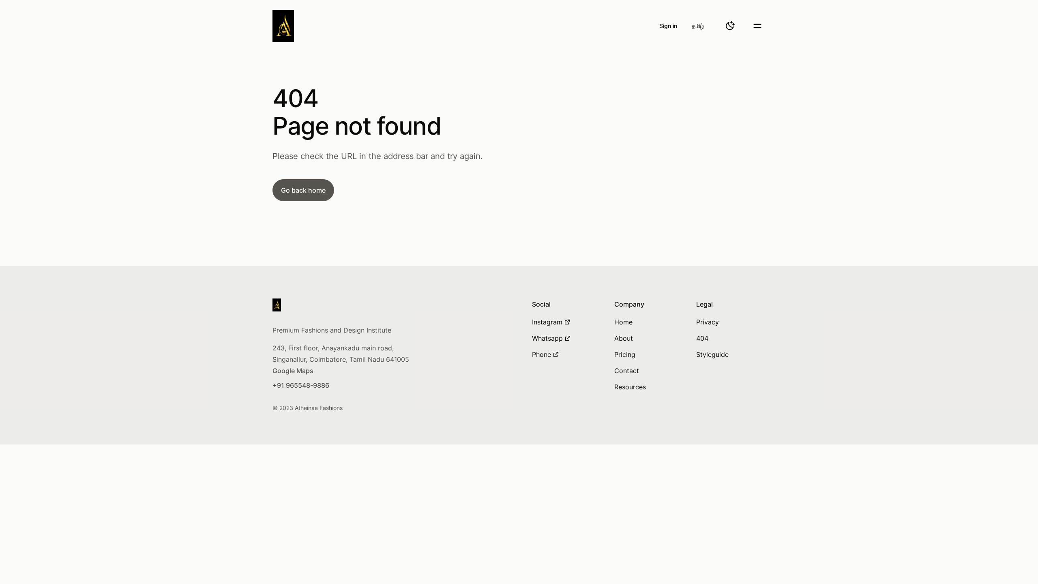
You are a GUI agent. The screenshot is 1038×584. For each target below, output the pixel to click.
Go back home (303, 190)
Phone (541, 354)
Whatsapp (547, 338)
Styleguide (712, 354)
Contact (626, 371)
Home (623, 322)
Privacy (707, 322)
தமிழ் (698, 25)
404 (702, 338)
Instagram (547, 322)
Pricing (624, 354)
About (623, 338)
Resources (630, 387)
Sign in (668, 25)
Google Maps (292, 371)
